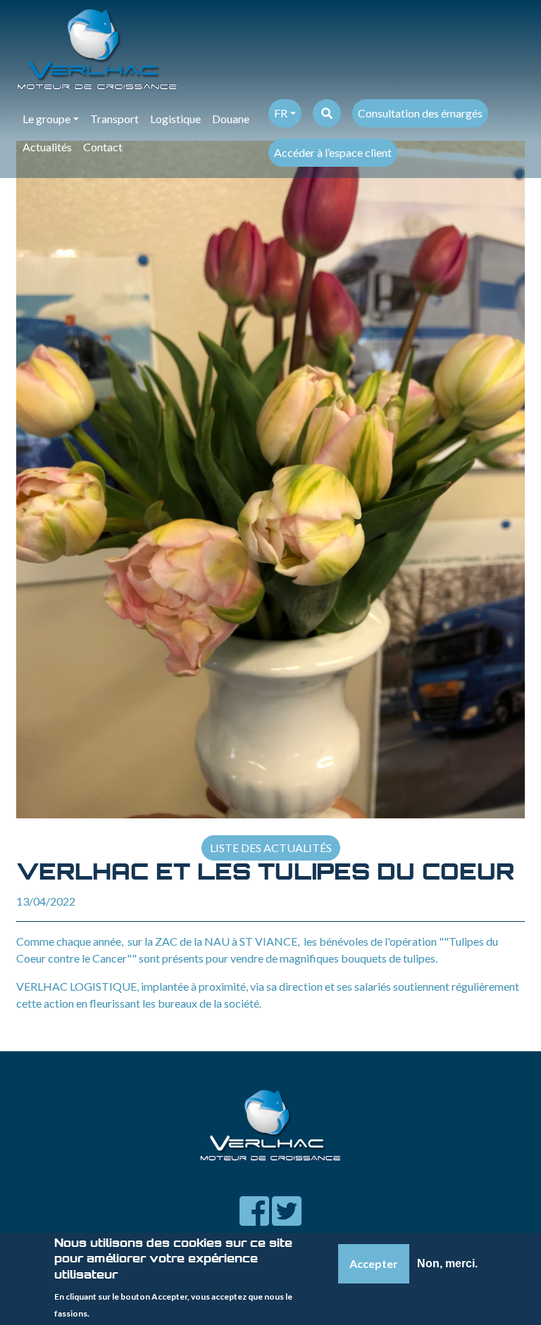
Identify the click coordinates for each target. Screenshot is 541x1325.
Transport (114, 118)
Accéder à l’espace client (333, 152)
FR (280, 113)
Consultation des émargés (420, 113)
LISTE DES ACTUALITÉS (271, 847)
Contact (103, 146)
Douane (230, 118)
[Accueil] (265, 50)
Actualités (47, 146)
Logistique (175, 118)
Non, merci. (447, 1263)
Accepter (373, 1263)
